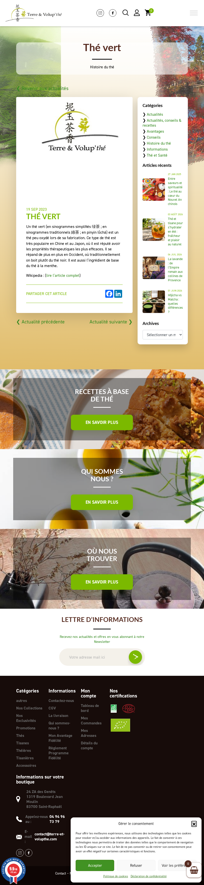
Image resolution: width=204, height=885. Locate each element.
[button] (194, 823)
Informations (157, 149)
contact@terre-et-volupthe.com (49, 837)
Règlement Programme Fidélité (59, 753)
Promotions (25, 728)
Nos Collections (29, 708)
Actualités (155, 114)
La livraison (58, 715)
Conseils (153, 137)
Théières (23, 750)
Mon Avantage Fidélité (60, 738)
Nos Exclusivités (26, 718)
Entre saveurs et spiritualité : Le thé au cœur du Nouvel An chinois (175, 191)
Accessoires (26, 765)
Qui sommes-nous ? (59, 725)
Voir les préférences (177, 865)
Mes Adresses (88, 733)
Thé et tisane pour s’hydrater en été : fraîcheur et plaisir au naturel (175, 231)
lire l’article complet (62, 275)
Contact (60, 873)
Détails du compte (89, 745)
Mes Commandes (91, 720)
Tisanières (25, 758)
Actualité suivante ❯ (111, 321)
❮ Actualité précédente (40, 321)
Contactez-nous (61, 700)
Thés (20, 735)
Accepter (95, 865)
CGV (52, 708)
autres (21, 700)
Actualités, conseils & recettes (162, 123)
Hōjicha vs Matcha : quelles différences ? (175, 303)
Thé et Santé (157, 155)
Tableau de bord (90, 708)
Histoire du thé (159, 143)
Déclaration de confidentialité (149, 876)
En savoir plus (102, 422)
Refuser (136, 865)
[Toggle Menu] (194, 13)
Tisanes (22, 743)
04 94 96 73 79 (57, 819)
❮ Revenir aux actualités (42, 88)
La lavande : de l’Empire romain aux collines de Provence (175, 269)
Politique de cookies (115, 876)
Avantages (155, 131)
